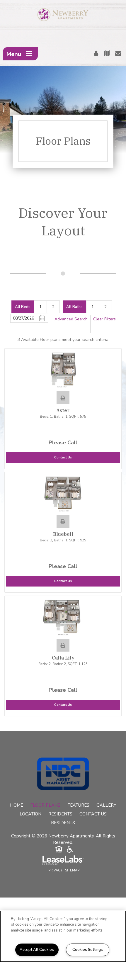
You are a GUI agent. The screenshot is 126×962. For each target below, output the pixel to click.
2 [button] (53, 307)
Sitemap (72, 870)
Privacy (55, 870)
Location (30, 814)
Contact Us (93, 814)
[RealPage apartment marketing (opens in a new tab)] (63, 860)
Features (78, 805)
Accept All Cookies (37, 949)
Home (16, 805)
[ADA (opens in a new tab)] (70, 850)
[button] (63, 397)
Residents (60, 814)
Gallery (106, 805)
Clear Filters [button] (104, 319)
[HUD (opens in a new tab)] (58, 850)
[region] (63, 936)
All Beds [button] (22, 307)
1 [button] (40, 307)
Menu (13, 53)
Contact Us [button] (63, 457)
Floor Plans (45, 805)
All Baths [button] (74, 307)
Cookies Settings (87, 949)
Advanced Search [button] (71, 319)
